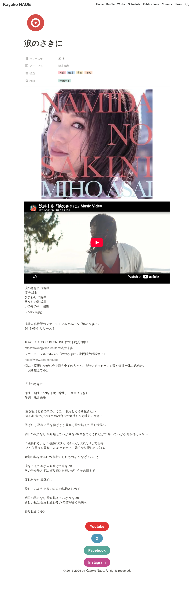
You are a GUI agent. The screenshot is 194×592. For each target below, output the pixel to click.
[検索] (187, 4)
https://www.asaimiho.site (42, 359)
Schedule (134, 4)
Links (178, 4)
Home (100, 4)
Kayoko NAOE (17, 4)
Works (121, 4)
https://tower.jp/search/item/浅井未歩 (49, 348)
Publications (151, 4)
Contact (167, 4)
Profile (110, 4)
